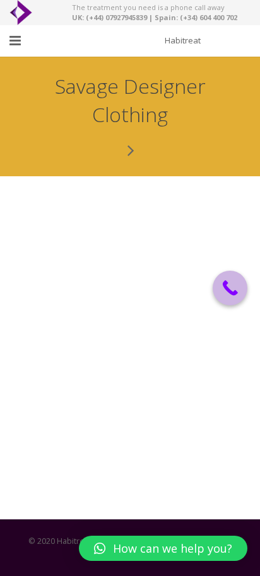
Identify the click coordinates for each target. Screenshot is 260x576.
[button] (163, 548)
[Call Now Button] (230, 288)
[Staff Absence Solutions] (130, 150)
